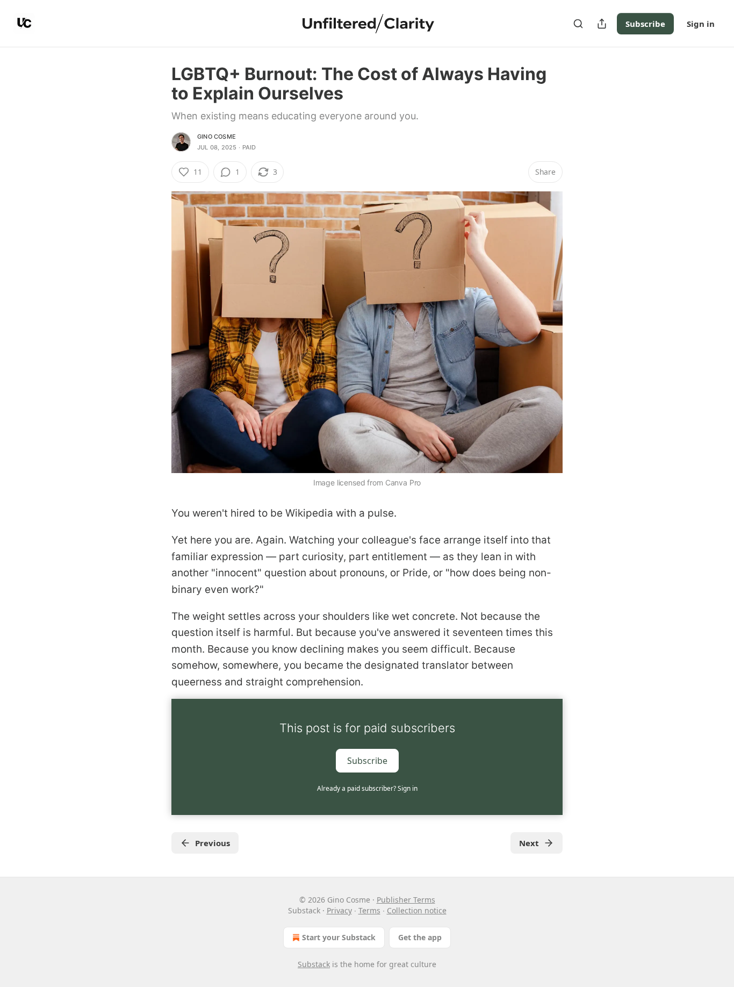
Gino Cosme (216, 136)
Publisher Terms (406, 900)
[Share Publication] (602, 23)
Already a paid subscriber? (367, 788)
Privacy (339, 910)
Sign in (701, 23)
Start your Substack (339, 937)
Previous (212, 843)
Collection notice (417, 910)
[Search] (578, 23)
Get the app (420, 937)
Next (529, 843)
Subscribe (645, 23)
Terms (369, 910)
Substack (314, 964)
